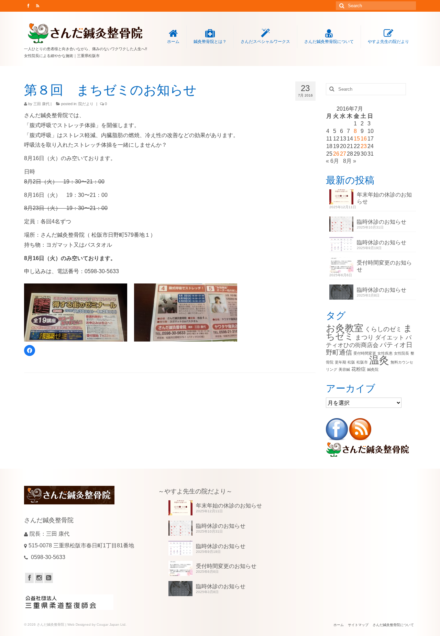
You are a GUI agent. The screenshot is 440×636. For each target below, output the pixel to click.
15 (357, 139)
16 (364, 139)
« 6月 (332, 161)
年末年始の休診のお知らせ (384, 198)
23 (364, 146)
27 (343, 154)
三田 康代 (41, 104)
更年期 (340, 362)
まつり (364, 337)
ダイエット (389, 337)
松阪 (351, 362)
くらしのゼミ (383, 329)
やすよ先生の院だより (388, 41)
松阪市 (362, 362)
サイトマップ (358, 625)
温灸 (379, 360)
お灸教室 (344, 328)
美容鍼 (344, 369)
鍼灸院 (372, 369)
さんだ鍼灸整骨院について (329, 41)
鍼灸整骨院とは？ (210, 41)
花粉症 (358, 369)
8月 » (349, 161)
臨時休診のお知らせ (381, 222)
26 (336, 154)
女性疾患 (385, 353)
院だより (86, 104)
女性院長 (401, 353)
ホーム (173, 41)
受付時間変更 (364, 353)
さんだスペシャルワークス (265, 41)
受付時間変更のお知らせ (384, 266)
